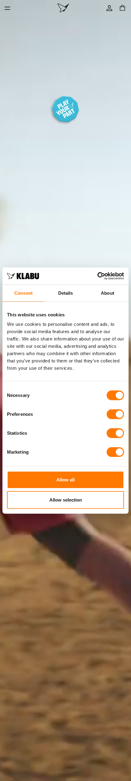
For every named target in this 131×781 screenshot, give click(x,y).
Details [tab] (65, 292)
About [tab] (107, 292)
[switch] (115, 414)
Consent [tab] (23, 292)
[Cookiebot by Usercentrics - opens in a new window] (97, 276)
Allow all (65, 479)
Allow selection (65, 499)
